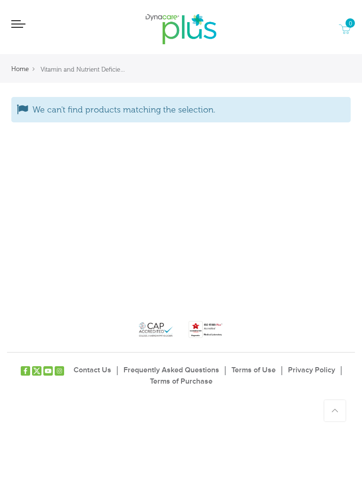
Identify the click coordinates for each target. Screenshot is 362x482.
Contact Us (92, 370)
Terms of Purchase (181, 381)
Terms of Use (253, 370)
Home (20, 68)
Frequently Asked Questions (171, 370)
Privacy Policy (311, 370)
